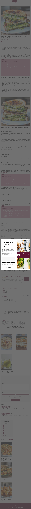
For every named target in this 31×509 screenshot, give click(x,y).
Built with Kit (8, 267)
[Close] (29, 240)
